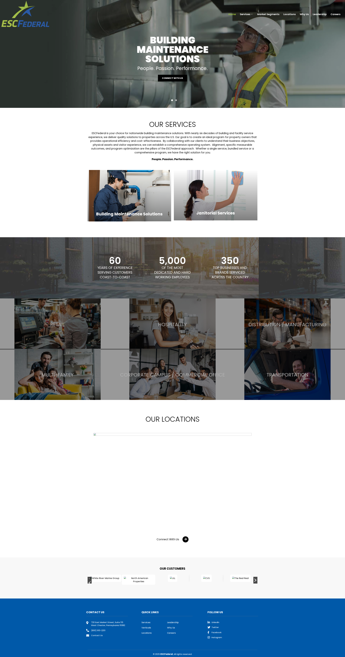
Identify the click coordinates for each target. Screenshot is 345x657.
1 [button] (172, 100)
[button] (172, 539)
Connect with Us (172, 78)
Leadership (320, 14)
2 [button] (176, 100)
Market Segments (268, 14)
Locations (289, 14)
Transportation (287, 374)
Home (232, 14)
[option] (172, 54)
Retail (57, 324)
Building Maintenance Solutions (129, 214)
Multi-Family (58, 374)
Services (245, 14)
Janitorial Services (215, 213)
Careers (335, 14)
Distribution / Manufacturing (288, 324)
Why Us (304, 14)
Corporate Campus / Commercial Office (172, 374)
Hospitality (172, 324)
